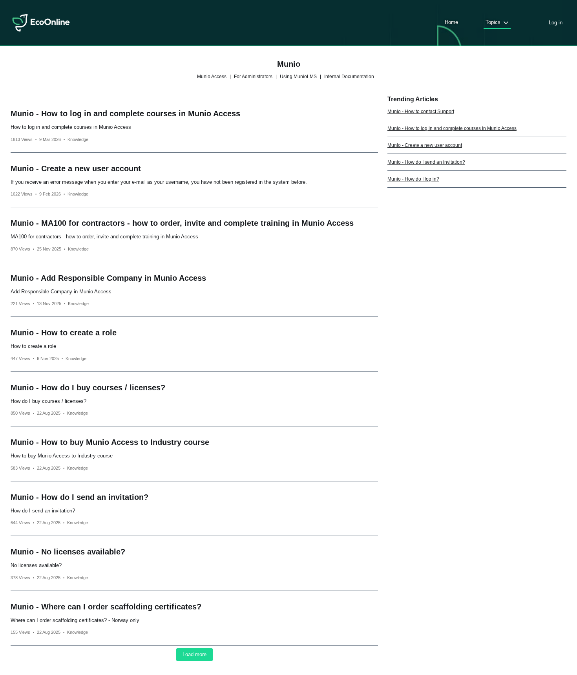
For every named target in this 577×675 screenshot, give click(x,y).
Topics (493, 22)
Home (451, 22)
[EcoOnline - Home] (41, 22)
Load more (194, 654)
